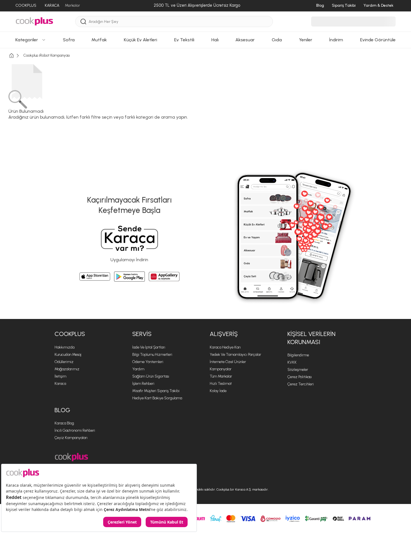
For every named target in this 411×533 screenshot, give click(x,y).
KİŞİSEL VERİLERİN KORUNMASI (311, 338)
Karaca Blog (64, 423)
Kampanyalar (221, 369)
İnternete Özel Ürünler (228, 361)
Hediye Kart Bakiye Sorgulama (157, 398)
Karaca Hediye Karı (225, 347)
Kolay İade (218, 390)
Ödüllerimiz (64, 361)
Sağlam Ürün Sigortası (150, 376)
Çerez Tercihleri (300, 384)
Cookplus (70, 334)
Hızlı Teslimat (221, 383)
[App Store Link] (94, 276)
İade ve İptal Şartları (148, 347)
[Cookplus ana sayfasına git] (71, 457)
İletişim (60, 376)
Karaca (60, 383)
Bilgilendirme (298, 355)
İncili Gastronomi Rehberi (75, 430)
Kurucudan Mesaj (68, 354)
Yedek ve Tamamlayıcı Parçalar (235, 354)
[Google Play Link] (129, 276)
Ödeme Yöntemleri (147, 361)
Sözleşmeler (297, 369)
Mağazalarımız (67, 369)
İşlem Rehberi (143, 383)
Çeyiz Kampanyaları (71, 437)
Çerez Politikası (299, 376)
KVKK (292, 362)
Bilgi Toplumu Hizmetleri (152, 354)
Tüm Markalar (221, 376)
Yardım (138, 369)
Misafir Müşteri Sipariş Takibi (155, 390)
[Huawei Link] (164, 276)
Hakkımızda (64, 347)
